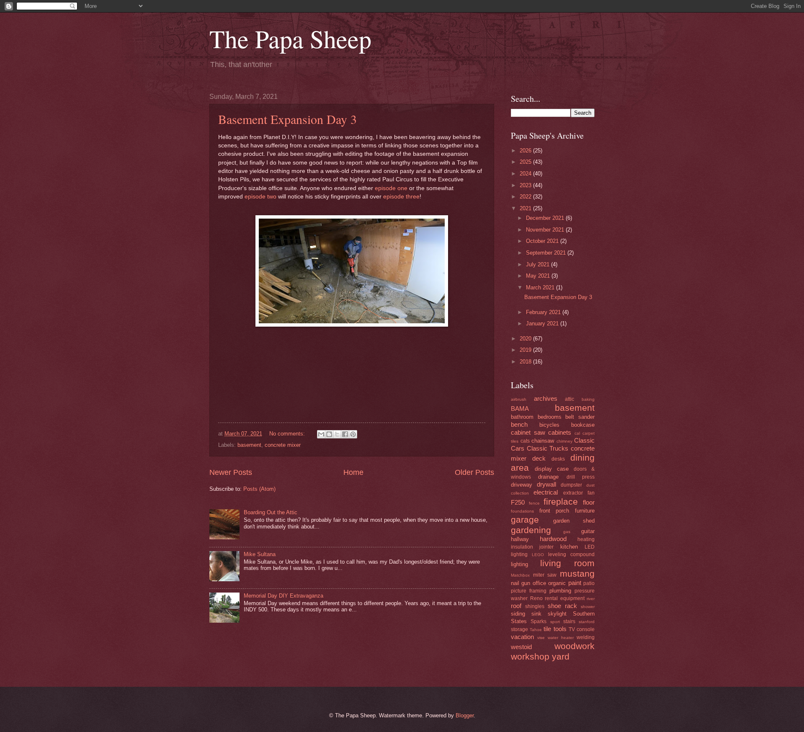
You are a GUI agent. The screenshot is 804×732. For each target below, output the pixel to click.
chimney (564, 441)
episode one (391, 188)
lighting (519, 564)
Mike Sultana (260, 554)
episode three (401, 196)
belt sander (580, 417)
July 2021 (538, 264)
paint (574, 582)
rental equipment (565, 598)
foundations (522, 511)
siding (518, 614)
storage (519, 629)
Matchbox (520, 575)
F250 (518, 502)
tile (547, 628)
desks (558, 458)
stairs (569, 621)
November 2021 (546, 230)
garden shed (574, 521)
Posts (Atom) (259, 489)
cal (577, 433)
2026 (526, 150)
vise (541, 637)
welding (586, 637)
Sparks (538, 621)
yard (561, 656)
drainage (548, 477)
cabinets (559, 432)
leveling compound (571, 554)
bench (519, 424)
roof (516, 605)
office (539, 583)
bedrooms (550, 417)
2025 (526, 162)
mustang (577, 573)
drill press (581, 476)
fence (534, 503)
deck (539, 458)
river (591, 598)
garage (525, 519)
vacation (522, 636)
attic (569, 399)
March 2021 (541, 287)
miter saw (545, 574)
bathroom (522, 417)
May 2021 (538, 276)
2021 (526, 208)
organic (557, 583)
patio (589, 583)
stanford (587, 621)
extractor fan (579, 492)
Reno (536, 598)
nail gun (520, 583)
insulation (522, 546)
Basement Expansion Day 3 (287, 119)
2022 (526, 196)
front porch (554, 511)
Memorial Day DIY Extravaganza (283, 596)
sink (536, 614)
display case (552, 469)
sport (555, 621)
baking (588, 399)
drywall (546, 484)
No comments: (288, 433)
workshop (530, 656)
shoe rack (562, 605)
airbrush (518, 399)
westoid (521, 646)
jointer (546, 546)
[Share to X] (337, 434)
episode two (260, 196)
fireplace (561, 501)
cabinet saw (528, 432)
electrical (545, 492)
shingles (534, 606)
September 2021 (546, 253)
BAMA (520, 408)
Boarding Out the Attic (270, 512)
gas (566, 531)
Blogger (465, 715)
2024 (526, 173)
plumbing (560, 591)
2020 (526, 338)
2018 (526, 361)
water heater (561, 637)
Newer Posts (230, 472)
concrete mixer (283, 445)
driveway (521, 485)
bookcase (583, 425)
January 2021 (543, 323)
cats (525, 440)
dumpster (571, 484)
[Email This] (321, 434)
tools (560, 628)
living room (567, 563)
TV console (582, 629)
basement (249, 445)
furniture (585, 511)
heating (586, 539)
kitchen (569, 547)
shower (588, 606)
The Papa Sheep (290, 38)
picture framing (528, 590)
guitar (588, 531)
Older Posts (474, 472)
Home (353, 472)
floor (589, 502)
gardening (531, 530)
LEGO (538, 554)
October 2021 (543, 241)
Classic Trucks (548, 448)
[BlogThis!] (329, 434)
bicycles (549, 425)
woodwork (574, 646)
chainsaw (542, 441)
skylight (557, 614)
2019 (526, 350)
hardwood (553, 538)
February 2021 (544, 312)
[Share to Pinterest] (353, 434)
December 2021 (546, 218)
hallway (520, 539)
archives (545, 398)
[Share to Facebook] (345, 434)
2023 (526, 185)
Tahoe (536, 629)
